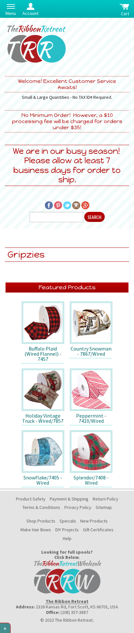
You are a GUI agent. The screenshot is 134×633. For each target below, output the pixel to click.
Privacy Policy (77, 507)
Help (67, 538)
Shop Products (40, 521)
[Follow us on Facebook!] (49, 204)
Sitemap (104, 507)
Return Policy (105, 499)
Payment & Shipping (69, 499)
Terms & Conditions (41, 507)
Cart (125, 14)
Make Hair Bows (35, 530)
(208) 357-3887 (74, 612)
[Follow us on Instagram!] (76, 204)
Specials (68, 521)
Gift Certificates (98, 530)
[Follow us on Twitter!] (67, 204)
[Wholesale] (67, 577)
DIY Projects (67, 530)
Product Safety (31, 499)
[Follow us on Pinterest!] (58, 204)
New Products (94, 521)
